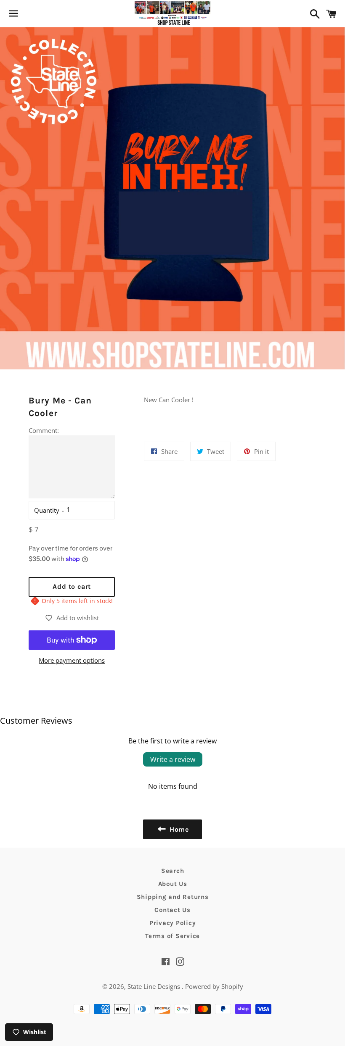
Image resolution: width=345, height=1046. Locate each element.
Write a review (172, 759)
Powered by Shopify (214, 986)
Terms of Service (172, 936)
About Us (172, 884)
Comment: (44, 430)
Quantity (46, 510)
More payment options (72, 660)
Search (172, 871)
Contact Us (172, 910)
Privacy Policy (172, 923)
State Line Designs (154, 986)
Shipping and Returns (173, 897)
